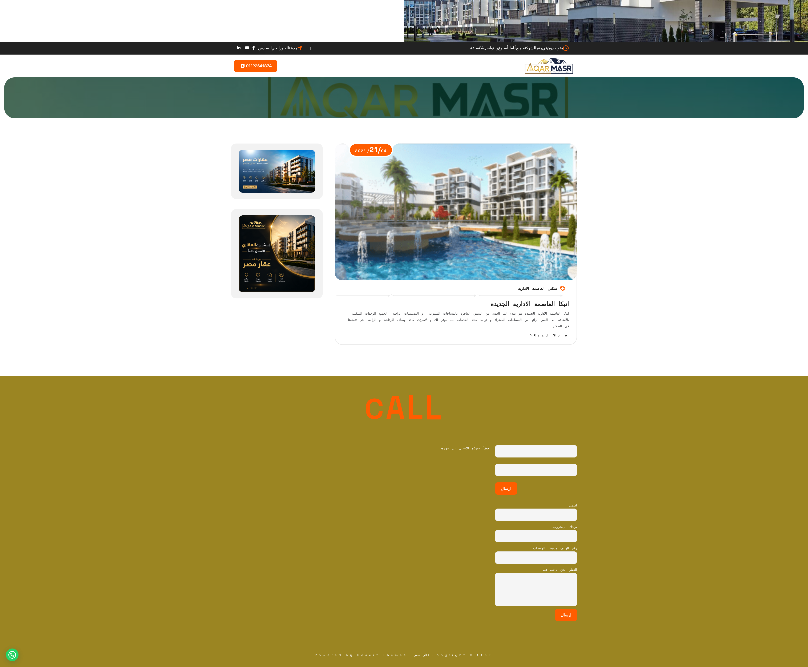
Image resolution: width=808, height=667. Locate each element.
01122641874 (258, 66)
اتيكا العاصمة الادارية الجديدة (530, 304)
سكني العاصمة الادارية (537, 288)
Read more (551, 335)
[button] (12, 655)
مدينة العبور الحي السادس (277, 48)
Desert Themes (382, 655)
